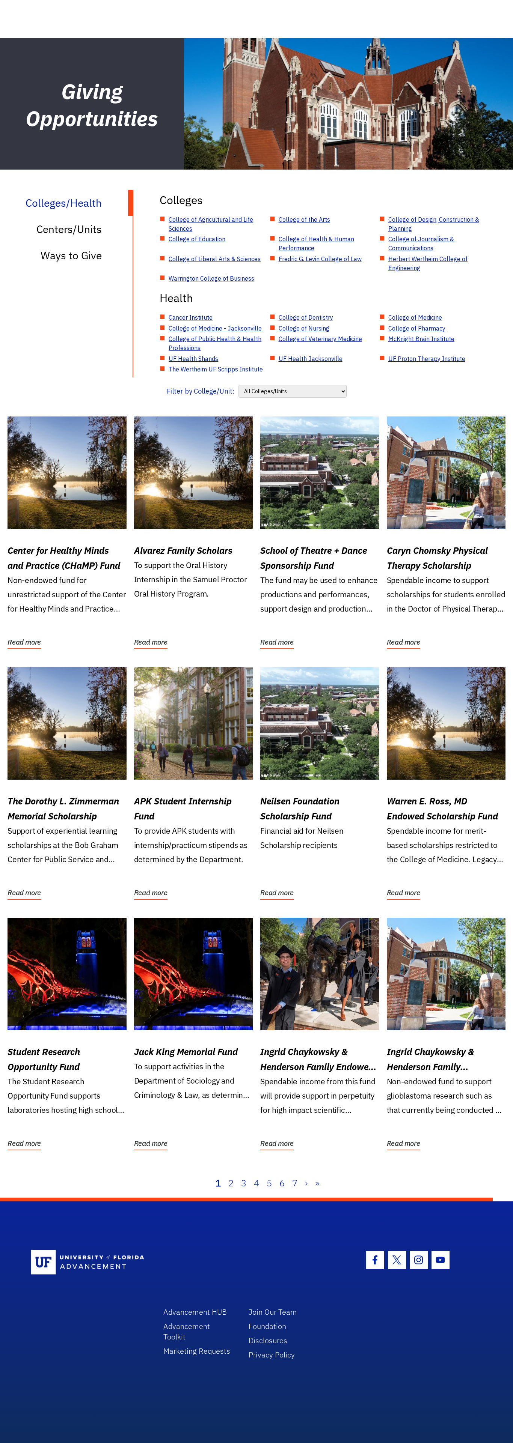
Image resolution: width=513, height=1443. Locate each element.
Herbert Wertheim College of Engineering (428, 263)
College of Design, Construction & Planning (433, 224)
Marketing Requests (196, 1351)
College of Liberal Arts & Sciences (215, 259)
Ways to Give (71, 255)
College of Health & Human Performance (316, 243)
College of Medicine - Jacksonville (215, 328)
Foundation (267, 1326)
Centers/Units (69, 229)
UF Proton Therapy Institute (426, 358)
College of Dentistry (306, 317)
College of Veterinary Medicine (320, 339)
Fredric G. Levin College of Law (320, 259)
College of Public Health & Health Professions (215, 343)
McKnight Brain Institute (421, 339)
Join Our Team (273, 1312)
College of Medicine (415, 317)
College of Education (197, 239)
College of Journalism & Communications (421, 243)
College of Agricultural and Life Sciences (211, 224)
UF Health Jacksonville (311, 358)
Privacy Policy (272, 1355)
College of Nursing (304, 328)
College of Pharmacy (416, 328)
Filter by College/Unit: (201, 391)
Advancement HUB (195, 1312)
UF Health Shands (193, 358)
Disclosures (268, 1340)
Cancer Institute (191, 317)
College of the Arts (304, 219)
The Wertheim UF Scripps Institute (216, 369)
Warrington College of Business (211, 278)
